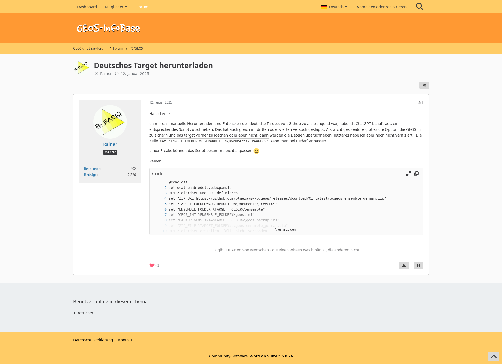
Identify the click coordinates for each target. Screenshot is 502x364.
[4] (160, 198)
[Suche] (419, 6)
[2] (160, 188)
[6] (160, 209)
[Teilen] (424, 85)
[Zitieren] (418, 265)
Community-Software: (251, 355)
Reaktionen (92, 168)
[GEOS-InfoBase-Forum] (251, 28)
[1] (160, 182)
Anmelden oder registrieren (382, 6)
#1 (420, 102)
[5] (160, 204)
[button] (335, 6)
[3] (160, 193)
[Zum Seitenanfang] (493, 356)
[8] (160, 220)
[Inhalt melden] (404, 265)
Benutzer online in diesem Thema (110, 301)
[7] (160, 215)
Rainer (106, 73)
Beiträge (90, 174)
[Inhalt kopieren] (416, 174)
